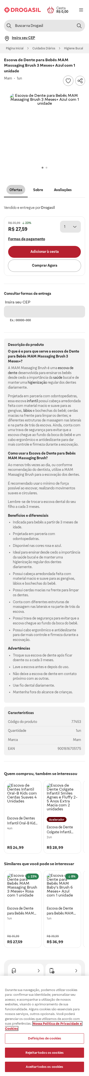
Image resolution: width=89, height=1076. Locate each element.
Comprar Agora (44, 265)
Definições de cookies (44, 1038)
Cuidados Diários (43, 48)
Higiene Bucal (73, 48)
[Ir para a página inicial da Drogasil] (22, 10)
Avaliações (63, 190)
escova (57, 351)
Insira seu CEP (17, 302)
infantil (32, 401)
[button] (44, 128)
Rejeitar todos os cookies (44, 1053)
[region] (44, 1026)
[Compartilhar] (80, 81)
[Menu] (81, 10)
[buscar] (79, 26)
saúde (57, 377)
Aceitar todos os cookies (44, 1067)
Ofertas (15, 190)
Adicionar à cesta (44, 252)
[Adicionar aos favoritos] (68, 81)
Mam (77, 740)
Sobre (38, 190)
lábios (27, 411)
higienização (37, 382)
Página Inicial (14, 48)
